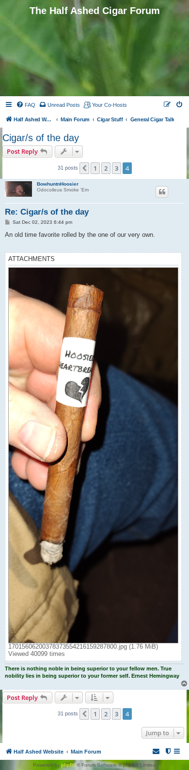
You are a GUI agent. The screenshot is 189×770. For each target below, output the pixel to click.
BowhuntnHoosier (58, 184)
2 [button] (106, 168)
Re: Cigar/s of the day (47, 212)
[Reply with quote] (162, 192)
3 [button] (116, 168)
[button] (84, 168)
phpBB (69, 765)
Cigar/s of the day (40, 137)
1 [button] (95, 168)
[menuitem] (25, 105)
